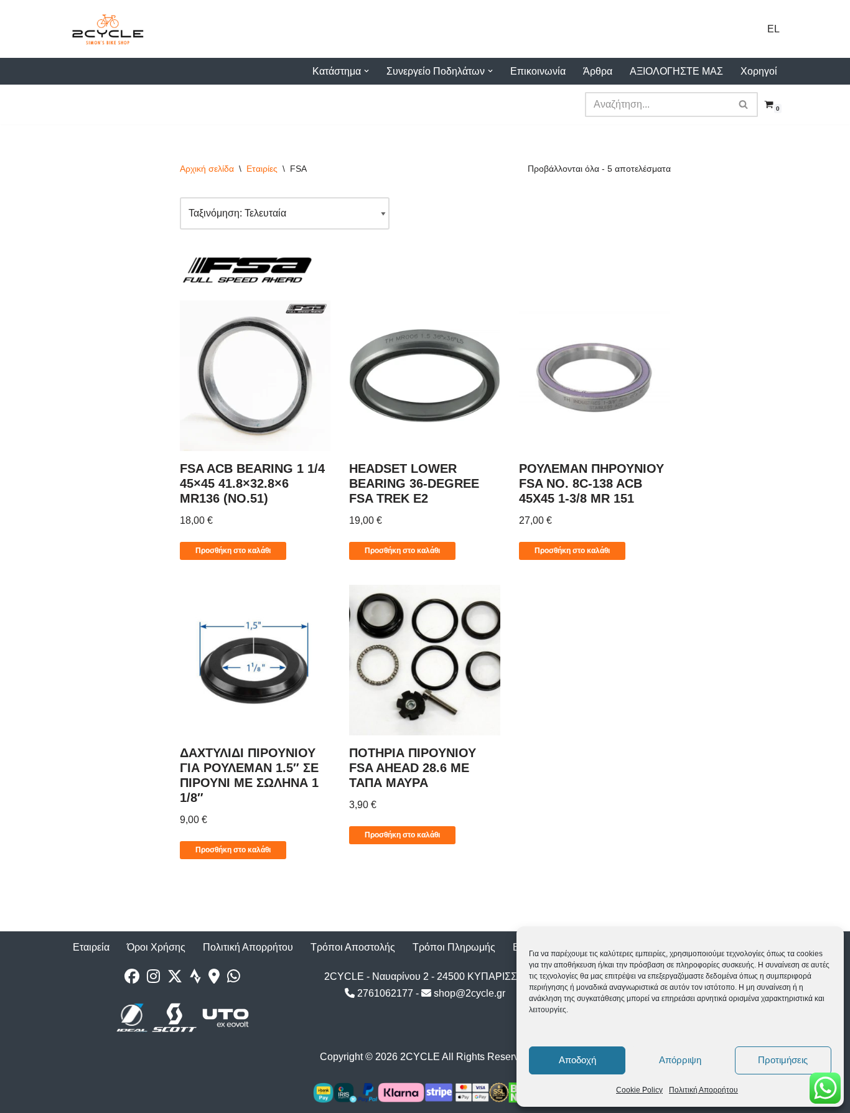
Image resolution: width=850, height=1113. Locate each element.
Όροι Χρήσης (156, 947)
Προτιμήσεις (783, 1060)
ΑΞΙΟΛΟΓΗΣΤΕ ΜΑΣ (676, 71)
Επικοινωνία (538, 71)
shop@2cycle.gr (468, 993)
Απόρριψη (680, 1060)
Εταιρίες (262, 169)
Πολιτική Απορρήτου (703, 1090)
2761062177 (384, 993)
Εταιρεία (91, 947)
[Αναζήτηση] (744, 104)
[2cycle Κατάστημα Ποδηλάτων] (107, 29)
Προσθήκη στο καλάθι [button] (233, 550)
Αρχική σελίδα (207, 169)
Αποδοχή (577, 1060)
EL (773, 29)
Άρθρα (597, 71)
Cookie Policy (639, 1090)
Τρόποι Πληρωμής (454, 947)
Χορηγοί (758, 71)
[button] (366, 70)
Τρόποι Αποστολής (353, 947)
